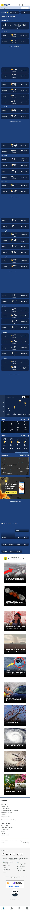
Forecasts (23, 8)
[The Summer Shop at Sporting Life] (25, 549)
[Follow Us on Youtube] (10, 854)
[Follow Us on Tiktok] (14, 854)
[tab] (23, 397)
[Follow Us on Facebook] (3, 854)
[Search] (19, 5)
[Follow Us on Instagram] (7, 854)
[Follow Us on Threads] (18, 854)
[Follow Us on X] (21, 854)
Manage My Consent (6, 812)
